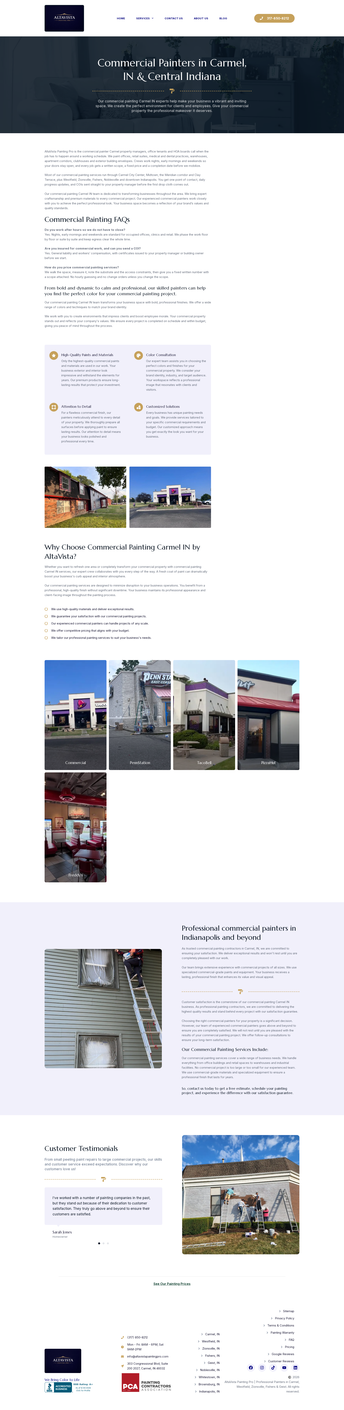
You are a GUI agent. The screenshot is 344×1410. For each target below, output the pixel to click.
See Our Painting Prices (172, 1284)
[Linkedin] (295, 1368)
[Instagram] (262, 1368)
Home (121, 18)
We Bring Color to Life (62, 1380)
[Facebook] (251, 1368)
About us (201, 18)
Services (143, 18)
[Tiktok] (273, 1368)
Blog (223, 18)
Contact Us (174, 18)
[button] (49, 497)
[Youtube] (284, 1368)
